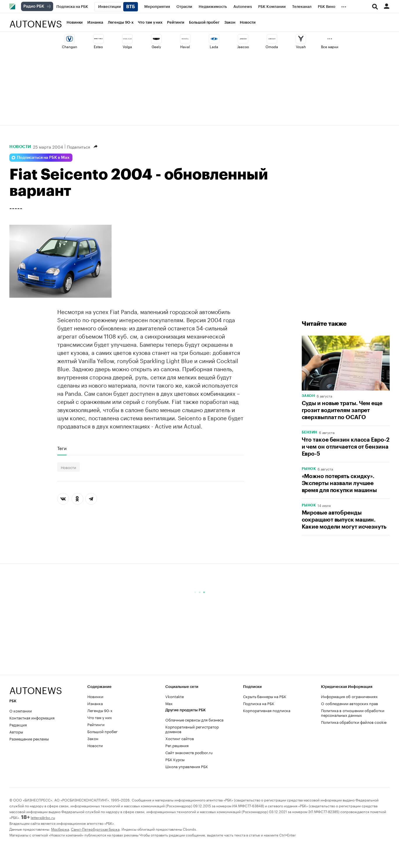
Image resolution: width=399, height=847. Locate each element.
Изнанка (95, 22)
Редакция (18, 724)
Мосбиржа (60, 829)
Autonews (35, 20)
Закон (229, 22)
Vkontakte (174, 696)
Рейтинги (175, 22)
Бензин (309, 432)
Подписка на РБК (258, 703)
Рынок (309, 468)
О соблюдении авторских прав (349, 703)
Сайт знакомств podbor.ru (189, 752)
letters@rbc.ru (43, 817)
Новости (247, 22)
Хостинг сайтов (179, 738)
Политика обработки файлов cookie (354, 722)
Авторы (16, 731)
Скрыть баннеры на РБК (264, 696)
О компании (20, 710)
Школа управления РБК (186, 766)
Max (169, 703)
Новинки (75, 22)
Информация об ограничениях (349, 696)
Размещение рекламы (29, 738)
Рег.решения (177, 745)
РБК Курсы (175, 759)
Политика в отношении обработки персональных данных (352, 712)
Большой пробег (204, 22)
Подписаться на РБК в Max (43, 158)
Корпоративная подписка (266, 710)
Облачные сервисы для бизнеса (194, 719)
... (343, 5)
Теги (62, 448)
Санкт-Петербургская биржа (95, 829)
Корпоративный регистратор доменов (192, 729)
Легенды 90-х (120, 22)
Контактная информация (32, 717)
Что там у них (150, 22)
